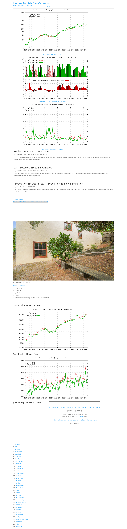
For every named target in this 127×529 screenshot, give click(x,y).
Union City (19, 524)
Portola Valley (20, 497)
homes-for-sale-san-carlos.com (23, 5)
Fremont (18, 466)
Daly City (17, 459)
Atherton (17, 444)
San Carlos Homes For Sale (40, 202)
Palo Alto (18, 495)
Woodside (19, 526)
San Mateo (19, 512)
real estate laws (42, 154)
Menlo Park (19, 478)
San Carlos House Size (25, 354)
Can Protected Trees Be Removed (33, 167)
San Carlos (19, 507)
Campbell (18, 454)
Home (48, 4)
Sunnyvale (19, 522)
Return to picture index (20, 286)
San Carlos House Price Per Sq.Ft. (52, 54)
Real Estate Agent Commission (31, 151)
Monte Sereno (20, 485)
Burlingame (18, 452)
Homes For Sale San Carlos (29, 3)
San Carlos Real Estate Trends (22, 202)
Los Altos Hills (20, 473)
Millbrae (18, 480)
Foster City (18, 464)
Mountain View (20, 488)
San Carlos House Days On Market (52, 149)
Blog (48, 6)
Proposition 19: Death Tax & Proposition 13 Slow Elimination (48, 183)
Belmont (17, 447)
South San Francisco (22, 519)
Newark (18, 490)
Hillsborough (20, 468)
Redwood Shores (21, 502)
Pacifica (18, 493)
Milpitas (18, 483)
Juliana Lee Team (21, 154)
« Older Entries (18, 199)
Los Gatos (18, 476)
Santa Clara (19, 514)
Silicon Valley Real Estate (89, 420)
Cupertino (18, 456)
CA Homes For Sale (73, 420)
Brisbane (17, 449)
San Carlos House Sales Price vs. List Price (53, 102)
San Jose (18, 509)
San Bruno (19, 505)
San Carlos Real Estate (74, 407)
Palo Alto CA (79, 416)
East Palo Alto (19, 461)
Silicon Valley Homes (59, 420)
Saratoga (18, 517)
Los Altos (18, 471)
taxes (38, 187)
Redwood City (20, 500)
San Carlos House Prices (27, 305)
